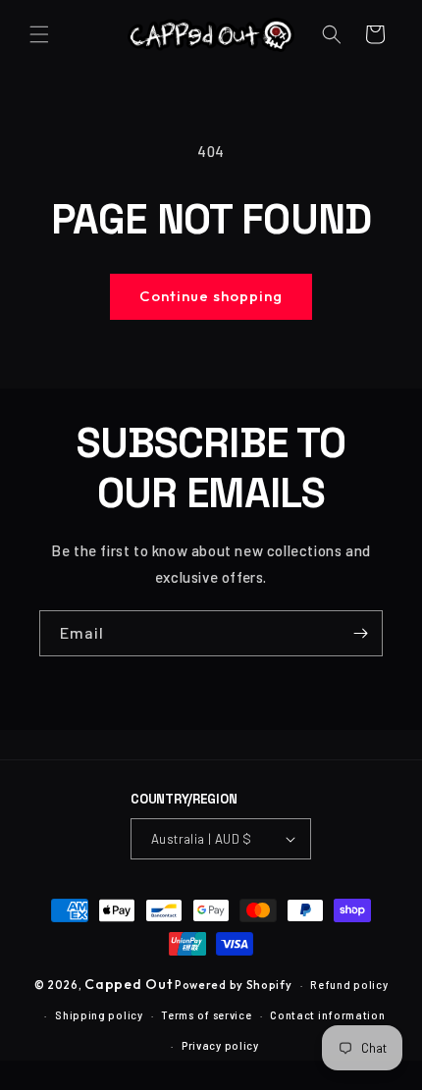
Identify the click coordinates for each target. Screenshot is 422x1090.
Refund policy (349, 984)
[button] (39, 34)
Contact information (327, 1015)
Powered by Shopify (233, 985)
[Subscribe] (360, 633)
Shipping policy (99, 1015)
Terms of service (206, 1015)
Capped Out (128, 984)
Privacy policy (220, 1045)
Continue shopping (211, 295)
